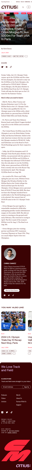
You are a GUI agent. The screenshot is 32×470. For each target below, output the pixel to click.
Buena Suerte (12, 432)
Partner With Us (21, 402)
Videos (3, 398)
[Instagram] (2, 412)
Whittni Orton (18, 56)
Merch (18, 395)
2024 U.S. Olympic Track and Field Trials (9, 351)
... (26, 56)
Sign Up (26, 387)
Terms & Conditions (8, 421)
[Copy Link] (11, 67)
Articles (3, 402)
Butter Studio (14, 431)
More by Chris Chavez (12, 290)
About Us (19, 398)
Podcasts (4, 395)
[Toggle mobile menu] (29, 7)
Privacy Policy (6, 419)
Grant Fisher (6, 353)
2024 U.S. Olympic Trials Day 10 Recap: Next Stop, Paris (11, 340)
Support (18, 405)
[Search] (23, 7)
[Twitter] (7, 412)
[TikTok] (11, 412)
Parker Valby (6, 56)
